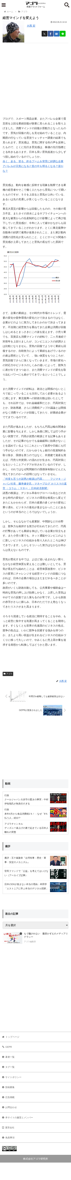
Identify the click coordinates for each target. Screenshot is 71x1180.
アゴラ (9, 674)
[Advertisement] (35, 78)
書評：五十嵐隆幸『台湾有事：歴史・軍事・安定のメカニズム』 (25, 860)
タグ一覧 (10, 1067)
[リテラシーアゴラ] (12, 938)
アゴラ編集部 (30, 941)
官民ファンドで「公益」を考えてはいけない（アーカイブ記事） (26, 873)
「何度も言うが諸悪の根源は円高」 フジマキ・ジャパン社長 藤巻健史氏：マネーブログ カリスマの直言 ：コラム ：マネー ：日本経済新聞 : (35, 483)
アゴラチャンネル (13, 823)
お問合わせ (11, 1107)
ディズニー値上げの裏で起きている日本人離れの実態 (26, 830)
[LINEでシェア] (63, 34)
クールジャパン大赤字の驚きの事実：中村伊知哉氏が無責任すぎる (26, 801)
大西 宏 (31, 25)
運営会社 (9, 1127)
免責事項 (10, 1137)
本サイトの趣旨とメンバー (19, 1117)
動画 (7, 783)
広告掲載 (10, 1097)
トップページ (12, 1037)
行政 (6, 795)
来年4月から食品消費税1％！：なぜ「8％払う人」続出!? (26, 815)
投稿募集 (10, 1087)
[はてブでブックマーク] (57, 34)
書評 (7, 846)
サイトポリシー (13, 1077)
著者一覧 (10, 1057)
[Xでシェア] (44, 34)
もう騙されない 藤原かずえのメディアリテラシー (46, 935)
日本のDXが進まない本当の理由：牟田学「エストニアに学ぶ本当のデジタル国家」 (26, 886)
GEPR (8, 1047)
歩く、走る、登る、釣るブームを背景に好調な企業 (33, 161)
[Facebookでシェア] (50, 34)
